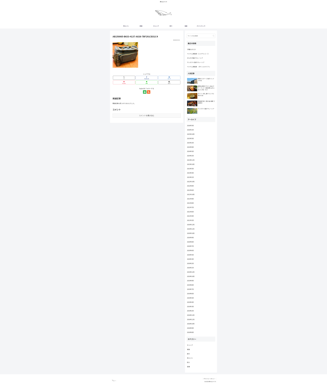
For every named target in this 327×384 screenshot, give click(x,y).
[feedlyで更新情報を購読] (144, 92)
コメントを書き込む (146, 115)
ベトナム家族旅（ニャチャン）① (198, 54)
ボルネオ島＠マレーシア (195, 58)
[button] (169, 82)
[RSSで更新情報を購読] (148, 92)
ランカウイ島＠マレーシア (195, 62)
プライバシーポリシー (209, 379)
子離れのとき (191, 49)
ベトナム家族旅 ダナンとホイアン (198, 67)
